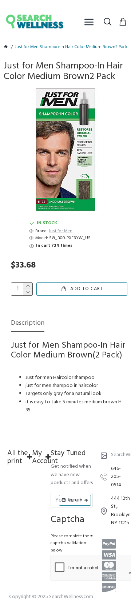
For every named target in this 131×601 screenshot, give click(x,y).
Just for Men (60, 231)
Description (27, 323)
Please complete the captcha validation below (70, 543)
